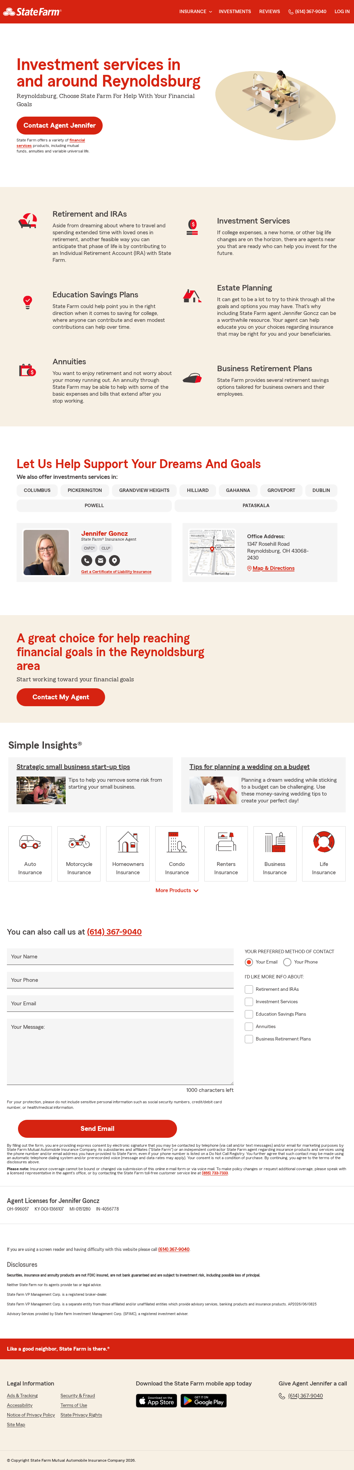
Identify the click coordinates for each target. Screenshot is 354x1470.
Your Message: (28, 1027)
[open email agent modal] (100, 561)
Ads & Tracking (22, 1395)
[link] (32, 12)
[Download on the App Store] (156, 1401)
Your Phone (24, 980)
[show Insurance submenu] (209, 12)
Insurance (192, 11)
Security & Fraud (77, 1395)
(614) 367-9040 (310, 11)
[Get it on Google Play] (203, 1401)
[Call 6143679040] (86, 560)
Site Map (16, 1424)
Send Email (97, 1128)
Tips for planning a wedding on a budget (249, 766)
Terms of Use (73, 1405)
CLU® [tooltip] (106, 548)
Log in (342, 11)
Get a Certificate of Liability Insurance (116, 572)
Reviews (269, 11)
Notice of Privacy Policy (31, 1415)
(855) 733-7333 (215, 1173)
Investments (235, 11)
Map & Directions (274, 568)
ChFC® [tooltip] (89, 548)
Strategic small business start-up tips (73, 766)
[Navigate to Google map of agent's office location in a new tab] (114, 560)
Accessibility (19, 1405)
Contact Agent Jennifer (60, 125)
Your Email (23, 1003)
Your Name (24, 956)
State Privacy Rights (81, 1415)
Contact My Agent (60, 697)
